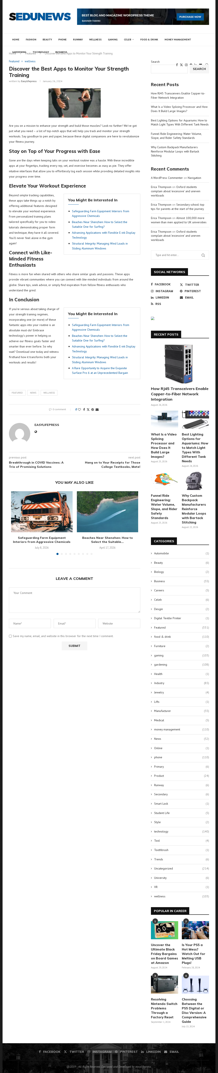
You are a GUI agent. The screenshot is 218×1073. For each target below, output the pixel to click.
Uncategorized (181, 868)
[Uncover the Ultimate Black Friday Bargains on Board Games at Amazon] (164, 930)
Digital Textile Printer (181, 618)
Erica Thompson (161, 187)
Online (181, 748)
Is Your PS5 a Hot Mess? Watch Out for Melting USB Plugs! (193, 954)
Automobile (181, 553)
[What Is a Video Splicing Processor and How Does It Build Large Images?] (164, 420)
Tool (181, 840)
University (181, 878)
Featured (17, 392)
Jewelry (181, 692)
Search (155, 62)
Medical (181, 720)
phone (62, 39)
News (33, 392)
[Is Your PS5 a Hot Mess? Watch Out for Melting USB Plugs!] (195, 930)
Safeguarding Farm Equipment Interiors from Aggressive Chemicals (41, 540)
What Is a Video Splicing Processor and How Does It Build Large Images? (179, 109)
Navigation (194, 178)
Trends (181, 859)
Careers (181, 590)
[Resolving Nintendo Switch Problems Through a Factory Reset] (164, 985)
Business (61, 52)
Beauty (47, 39)
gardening (19, 52)
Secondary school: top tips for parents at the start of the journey (177, 207)
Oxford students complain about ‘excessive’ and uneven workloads (175, 191)
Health (181, 674)
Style (181, 822)
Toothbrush (181, 850)
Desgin (181, 609)
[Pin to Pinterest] (92, 409)
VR (181, 887)
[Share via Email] (97, 409)
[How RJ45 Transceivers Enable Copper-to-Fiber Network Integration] (180, 364)
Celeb (127, 39)
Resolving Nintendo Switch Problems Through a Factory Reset (164, 1008)
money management (178, 39)
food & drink (149, 39)
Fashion (31, 39)
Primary (181, 766)
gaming (113, 39)
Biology (181, 572)
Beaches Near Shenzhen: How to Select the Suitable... (107, 540)
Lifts (181, 702)
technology (41, 52)
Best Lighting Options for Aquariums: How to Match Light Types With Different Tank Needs (180, 122)
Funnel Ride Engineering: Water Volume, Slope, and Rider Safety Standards (176, 136)
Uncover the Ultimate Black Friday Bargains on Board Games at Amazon (164, 954)
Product (181, 776)
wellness (95, 39)
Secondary (181, 794)
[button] (16, 525)
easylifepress (29, 81)
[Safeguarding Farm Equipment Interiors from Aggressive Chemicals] (42, 511)
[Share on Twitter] (88, 409)
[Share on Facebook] (84, 409)
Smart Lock (181, 803)
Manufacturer (181, 711)
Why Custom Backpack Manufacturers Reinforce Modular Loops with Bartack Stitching (175, 151)
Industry (181, 683)
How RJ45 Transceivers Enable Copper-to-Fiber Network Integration (178, 95)
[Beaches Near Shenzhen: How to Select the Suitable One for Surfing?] (107, 511)
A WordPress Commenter (167, 178)
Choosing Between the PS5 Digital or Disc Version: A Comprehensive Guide (194, 1010)
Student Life (181, 813)
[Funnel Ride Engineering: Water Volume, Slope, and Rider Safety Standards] (164, 481)
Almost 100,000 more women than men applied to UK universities (179, 220)
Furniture (181, 646)
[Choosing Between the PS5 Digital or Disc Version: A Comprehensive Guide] (195, 985)
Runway (78, 39)
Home (15, 39)
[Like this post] (79, 409)
